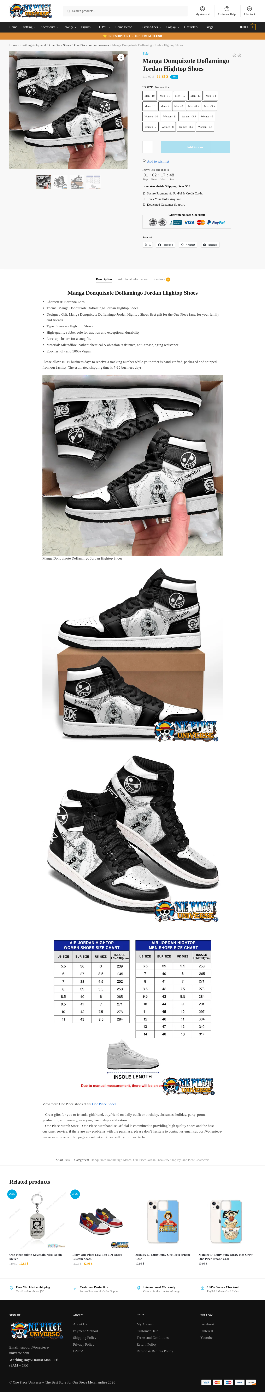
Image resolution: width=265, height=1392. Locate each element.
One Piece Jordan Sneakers (91, 45)
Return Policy (147, 1344)
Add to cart (195, 147)
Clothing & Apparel (33, 45)
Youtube (206, 1338)
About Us (80, 1324)
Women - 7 (151, 126)
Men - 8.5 (193, 106)
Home (13, 45)
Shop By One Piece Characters (189, 1160)
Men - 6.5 (150, 106)
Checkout (249, 14)
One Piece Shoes (60, 45)
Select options (100, 1272)
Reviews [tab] (159, 279)
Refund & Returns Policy (155, 1351)
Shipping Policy (84, 1338)
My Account (202, 14)
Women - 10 (151, 116)
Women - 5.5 (189, 116)
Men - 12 (180, 95)
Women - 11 (170, 116)
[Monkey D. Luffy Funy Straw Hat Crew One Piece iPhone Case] (227, 1220)
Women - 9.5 (205, 126)
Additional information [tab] (133, 279)
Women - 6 (207, 116)
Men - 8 (178, 106)
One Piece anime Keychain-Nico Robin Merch (35, 1257)
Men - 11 (165, 95)
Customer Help (227, 14)
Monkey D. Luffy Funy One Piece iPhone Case (162, 1257)
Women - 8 (168, 126)
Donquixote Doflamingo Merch (111, 1160)
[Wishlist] (60, 1198)
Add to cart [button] (37, 1272)
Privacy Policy (83, 1344)
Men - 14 (211, 95)
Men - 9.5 (209, 106)
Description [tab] (104, 279)
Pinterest (206, 1331)
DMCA (78, 1351)
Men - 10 (150, 95)
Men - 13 (195, 95)
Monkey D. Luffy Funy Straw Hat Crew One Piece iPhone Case (226, 1257)
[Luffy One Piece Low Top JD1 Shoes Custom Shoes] (100, 1220)
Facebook (207, 1324)
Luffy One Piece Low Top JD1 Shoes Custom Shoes (97, 1257)
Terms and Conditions (153, 1338)
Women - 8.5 (186, 126)
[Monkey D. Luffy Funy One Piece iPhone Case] (163, 1220)
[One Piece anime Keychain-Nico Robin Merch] (37, 1220)
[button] (120, 57)
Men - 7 (164, 106)
